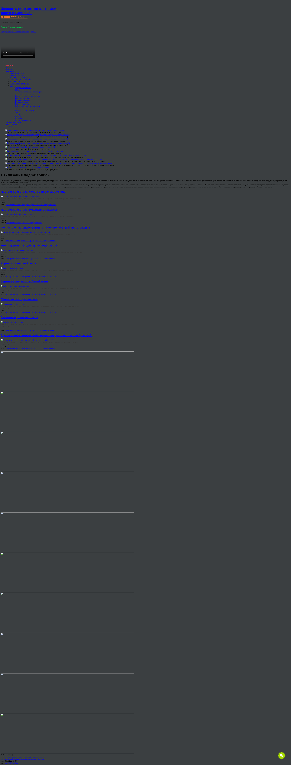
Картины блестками (18, 82)
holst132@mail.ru (11, 763)
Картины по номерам (18, 77)
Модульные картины (23, 120)
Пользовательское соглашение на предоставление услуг (22, 757)
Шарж (17, 90)
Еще (11, 86)
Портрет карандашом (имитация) (27, 106)
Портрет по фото (12, 71)
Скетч (17, 108)
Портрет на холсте (17, 73)
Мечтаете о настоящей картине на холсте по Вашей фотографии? (45, 227)
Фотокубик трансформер (19, 84)
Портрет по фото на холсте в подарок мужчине (33, 191)
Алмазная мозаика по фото (20, 79)
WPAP (17, 112)
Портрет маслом (16, 75)
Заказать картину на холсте (19, 317)
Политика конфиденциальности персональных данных (22, 759)
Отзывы (8, 69)
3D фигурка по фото (13, 122)
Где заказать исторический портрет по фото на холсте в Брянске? (46, 335)
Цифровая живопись (23, 88)
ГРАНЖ (18, 114)
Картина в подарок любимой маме (24, 281)
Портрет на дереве (22, 98)
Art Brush (18, 118)
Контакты (9, 127)
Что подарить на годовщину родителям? (29, 245)
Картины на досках (22, 100)
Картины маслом (21, 102)
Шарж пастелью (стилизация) (30, 92)
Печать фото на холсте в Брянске (27, 96)
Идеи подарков (11, 125)
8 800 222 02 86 (14, 17)
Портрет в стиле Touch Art (25, 110)
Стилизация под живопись (25, 94)
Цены (7, 67)
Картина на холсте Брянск (18, 263)
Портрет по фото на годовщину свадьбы (29, 209)
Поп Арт (18, 116)
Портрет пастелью (22, 104)
